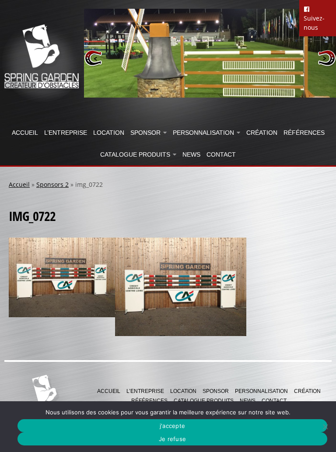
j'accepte (172, 425)
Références (304, 132)
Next (326, 58)
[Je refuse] (325, 426)
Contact (221, 154)
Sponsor (145, 132)
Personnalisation (203, 132)
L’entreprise (65, 132)
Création (261, 132)
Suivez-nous (314, 23)
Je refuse (172, 438)
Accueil (25, 132)
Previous (93, 58)
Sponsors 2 (52, 184)
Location (108, 132)
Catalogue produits (135, 154)
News (191, 154)
